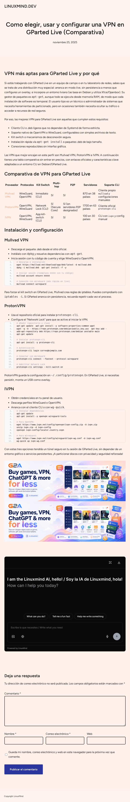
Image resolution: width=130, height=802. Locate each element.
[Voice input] (107, 636)
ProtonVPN (11, 207)
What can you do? (36, 616)
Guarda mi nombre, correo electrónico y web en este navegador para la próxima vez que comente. (61, 754)
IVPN (8, 217)
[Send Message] (117, 636)
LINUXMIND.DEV (20, 6)
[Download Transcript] (119, 562)
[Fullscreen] (110, 562)
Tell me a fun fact (61, 616)
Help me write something (90, 616)
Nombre (10, 733)
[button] (13, 636)
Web (89, 733)
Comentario (12, 693)
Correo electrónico (58, 733)
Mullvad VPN (9, 195)
